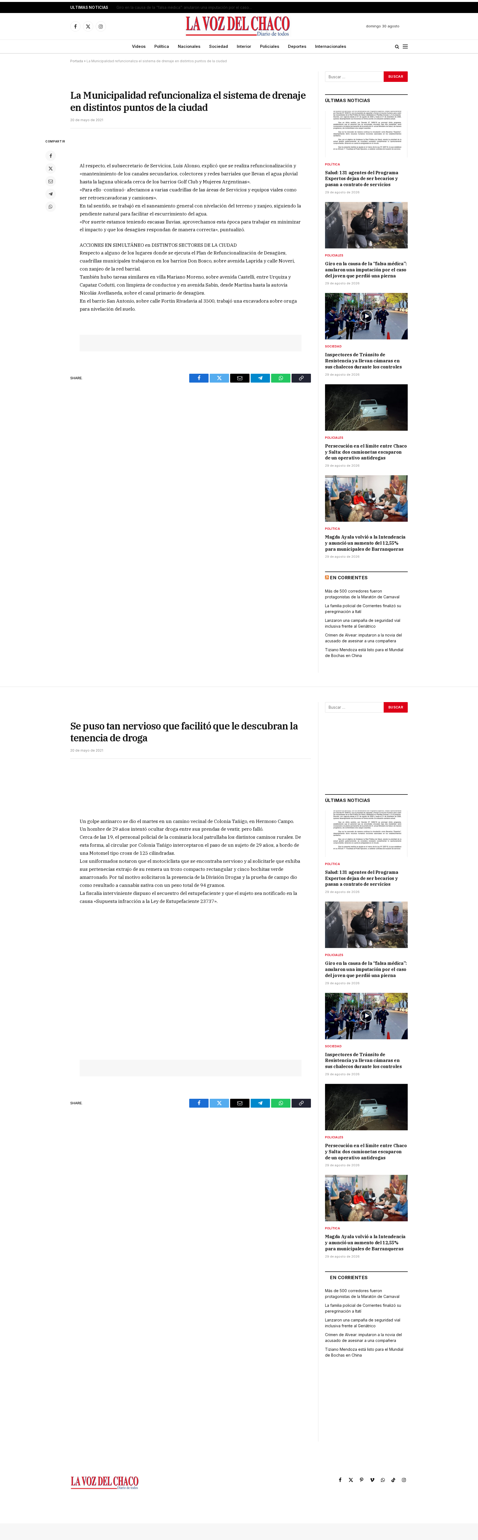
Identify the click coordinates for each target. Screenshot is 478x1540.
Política (161, 46)
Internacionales (330, 46)
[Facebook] (50, 155)
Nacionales (189, 46)
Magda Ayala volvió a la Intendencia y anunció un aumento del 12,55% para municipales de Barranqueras (365, 543)
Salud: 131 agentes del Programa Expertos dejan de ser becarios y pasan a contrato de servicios (361, 179)
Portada (76, 61)
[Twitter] (50, 168)
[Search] (397, 46)
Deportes (297, 46)
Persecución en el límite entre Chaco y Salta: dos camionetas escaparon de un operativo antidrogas (366, 452)
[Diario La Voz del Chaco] (238, 26)
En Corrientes (349, 577)
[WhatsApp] (50, 206)
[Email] (50, 181)
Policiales (269, 46)
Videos (139, 46)
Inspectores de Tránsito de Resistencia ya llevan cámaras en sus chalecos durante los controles (363, 361)
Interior (244, 46)
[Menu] (405, 46)
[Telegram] (50, 194)
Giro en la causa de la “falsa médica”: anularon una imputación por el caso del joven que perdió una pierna (185, 7)
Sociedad (218, 46)
